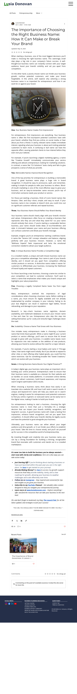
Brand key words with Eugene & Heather (37, 610)
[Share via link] (26, 521)
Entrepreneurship (25, 13)
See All (64, 534)
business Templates (30, 607)
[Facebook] (9, 603)
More (38, 13)
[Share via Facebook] (12, 521)
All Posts (13, 13)
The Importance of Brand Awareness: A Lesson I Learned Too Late (22, 557)
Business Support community (33, 608)
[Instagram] (6, 603)
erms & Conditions (58, 605)
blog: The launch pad (31, 612)
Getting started (29, 603)
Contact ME (55, 603)
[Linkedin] (12, 603)
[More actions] (64, 24)
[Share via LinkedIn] (21, 521)
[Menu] (70, 3)
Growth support (30, 605)
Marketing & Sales (17, 515)
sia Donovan (18, 3)
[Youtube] (15, 603)
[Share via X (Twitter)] (17, 521)
